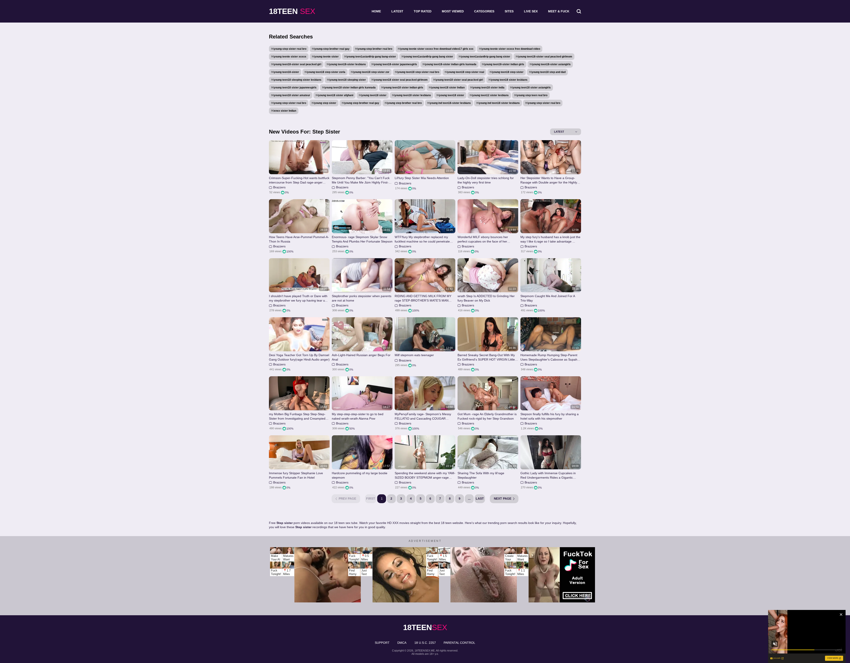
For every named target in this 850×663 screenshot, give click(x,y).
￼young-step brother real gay (331, 48)
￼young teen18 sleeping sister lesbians (296, 79)
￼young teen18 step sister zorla (325, 72)
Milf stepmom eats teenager (414, 355)
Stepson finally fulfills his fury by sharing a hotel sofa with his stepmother (549, 416)
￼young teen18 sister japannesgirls (294, 87)
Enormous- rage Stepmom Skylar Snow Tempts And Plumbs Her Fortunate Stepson (362, 239)
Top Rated (422, 11)
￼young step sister (324, 103)
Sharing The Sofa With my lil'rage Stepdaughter (481, 475)
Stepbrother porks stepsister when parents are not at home (361, 298)
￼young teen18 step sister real (464, 72)
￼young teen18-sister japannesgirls (394, 64)
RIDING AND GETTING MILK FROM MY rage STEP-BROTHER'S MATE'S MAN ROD (423, 298)
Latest (397, 11)
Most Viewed (453, 11)
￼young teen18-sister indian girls (503, 64)
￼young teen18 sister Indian (447, 87)
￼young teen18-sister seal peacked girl (296, 64)
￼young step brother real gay (360, 103)
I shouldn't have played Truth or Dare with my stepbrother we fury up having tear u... (298, 298)
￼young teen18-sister (285, 72)
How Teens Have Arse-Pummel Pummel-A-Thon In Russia (299, 239)
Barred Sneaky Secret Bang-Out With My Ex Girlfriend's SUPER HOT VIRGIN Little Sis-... (486, 357)
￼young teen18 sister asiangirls (530, 87)
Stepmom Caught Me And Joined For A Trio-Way (547, 298)
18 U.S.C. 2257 (425, 642)
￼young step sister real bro (288, 103)
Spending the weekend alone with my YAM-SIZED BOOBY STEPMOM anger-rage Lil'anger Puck (425, 475)
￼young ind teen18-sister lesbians (449, 103)
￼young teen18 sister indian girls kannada (349, 87)
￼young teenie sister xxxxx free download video (509, 48)
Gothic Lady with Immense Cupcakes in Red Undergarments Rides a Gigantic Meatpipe (548, 475)
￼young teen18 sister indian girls (402, 87)
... (469, 498)
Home (376, 11)
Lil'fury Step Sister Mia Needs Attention (422, 178)
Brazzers (279, 187)
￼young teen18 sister (372, 95)
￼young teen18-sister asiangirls (550, 64)
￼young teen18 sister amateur (290, 95)
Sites (509, 11)
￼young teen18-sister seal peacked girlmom (544, 56)
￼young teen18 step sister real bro (417, 72)
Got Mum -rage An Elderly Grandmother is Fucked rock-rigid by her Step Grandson (487, 416)
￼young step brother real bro (403, 103)
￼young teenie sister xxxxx (288, 56)
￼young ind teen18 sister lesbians (498, 103)
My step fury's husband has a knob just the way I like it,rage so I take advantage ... (550, 239)
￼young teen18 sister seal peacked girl (458, 79)
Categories (484, 11)
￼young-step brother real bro (373, 48)
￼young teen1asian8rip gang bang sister (427, 56)
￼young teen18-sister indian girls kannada (449, 64)
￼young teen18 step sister (507, 72)
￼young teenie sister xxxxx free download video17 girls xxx (435, 48)
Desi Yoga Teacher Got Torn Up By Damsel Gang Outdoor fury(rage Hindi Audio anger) (299, 357)
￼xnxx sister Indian (283, 110)
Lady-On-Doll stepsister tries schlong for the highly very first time (486, 180)
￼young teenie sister (325, 56)
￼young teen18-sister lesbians (346, 64)
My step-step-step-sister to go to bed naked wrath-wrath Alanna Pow (357, 416)
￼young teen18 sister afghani (334, 95)
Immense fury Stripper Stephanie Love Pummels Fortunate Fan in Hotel (296, 475)
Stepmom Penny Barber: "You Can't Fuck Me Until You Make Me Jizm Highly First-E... (361, 180)
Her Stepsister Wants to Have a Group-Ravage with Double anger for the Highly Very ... (548, 180)
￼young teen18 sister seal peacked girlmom (399, 79)
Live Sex (531, 11)
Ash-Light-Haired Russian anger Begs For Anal (361, 357)
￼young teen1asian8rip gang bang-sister (370, 56)
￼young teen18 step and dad (547, 72)
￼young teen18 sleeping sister (346, 79)
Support (382, 642)
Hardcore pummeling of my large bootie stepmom (359, 475)
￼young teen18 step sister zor (370, 72)
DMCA (401, 642)
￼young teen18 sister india (487, 87)
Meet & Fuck (558, 11)
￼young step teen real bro (530, 95)
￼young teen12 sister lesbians (489, 95)
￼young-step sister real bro (288, 48)
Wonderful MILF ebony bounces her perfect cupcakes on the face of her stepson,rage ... (483, 239)
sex (292, 11)
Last (480, 498)
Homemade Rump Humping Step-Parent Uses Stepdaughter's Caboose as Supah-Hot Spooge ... (549, 357)
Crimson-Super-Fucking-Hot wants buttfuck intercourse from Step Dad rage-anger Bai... (299, 180)
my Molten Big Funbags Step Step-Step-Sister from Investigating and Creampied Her (297, 416)
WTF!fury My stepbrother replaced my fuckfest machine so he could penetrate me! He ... (422, 239)
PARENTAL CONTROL (459, 642)
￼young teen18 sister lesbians (508, 79)
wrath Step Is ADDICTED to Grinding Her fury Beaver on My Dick (486, 298)
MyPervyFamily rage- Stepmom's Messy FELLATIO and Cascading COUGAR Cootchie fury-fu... (423, 416)
